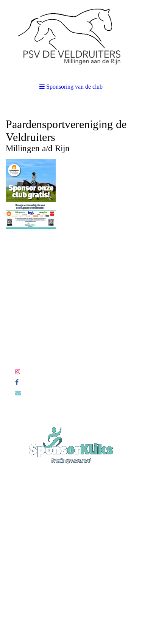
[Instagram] (17, 371)
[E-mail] (18, 393)
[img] (71, 38)
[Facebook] (17, 382)
